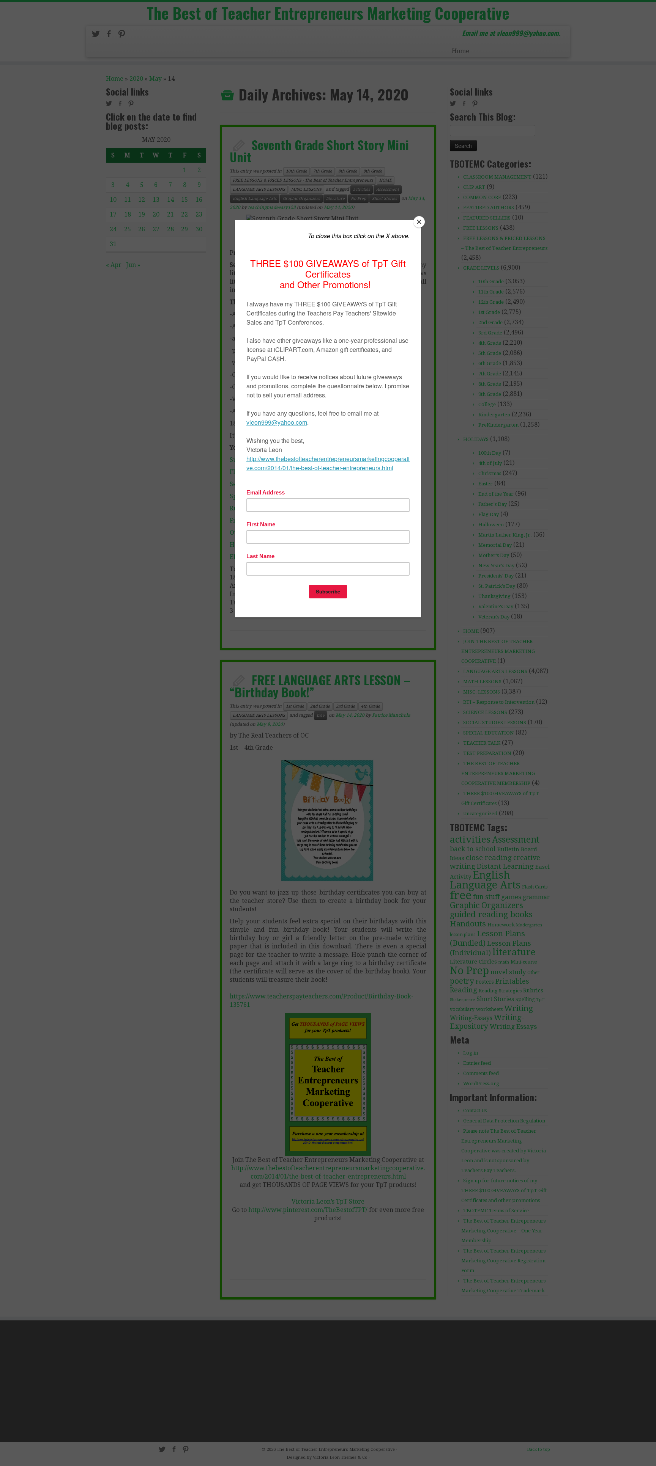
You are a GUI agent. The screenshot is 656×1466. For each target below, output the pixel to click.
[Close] (419, 222)
